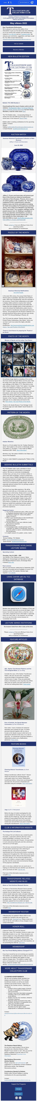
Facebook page (25, 34)
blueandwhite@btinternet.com (15, 539)
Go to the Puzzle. (18, 292)
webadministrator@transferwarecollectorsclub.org (17, 39)
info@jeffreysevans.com (25, 218)
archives (13, 1068)
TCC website (11, 572)
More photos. (9, 401)
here (24, 111)
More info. (11, 562)
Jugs (6, 809)
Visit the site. (21, 869)
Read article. (27, 684)
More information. (22, 450)
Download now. (17, 919)
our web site (12, 34)
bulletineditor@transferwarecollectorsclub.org (20, 127)
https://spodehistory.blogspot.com (16, 902)
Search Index (23, 118)
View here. (22, 942)
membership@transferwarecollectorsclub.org (20, 964)
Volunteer (18, 1094)
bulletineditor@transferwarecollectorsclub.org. (17, 1080)
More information (27, 783)
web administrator (20, 1063)
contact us (11, 225)
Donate (18, 1089)
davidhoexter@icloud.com (20, 128)
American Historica (14, 290)
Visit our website (18, 43)
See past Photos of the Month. (22, 401)
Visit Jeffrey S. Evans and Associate (14, 220)
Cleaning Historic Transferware (14, 769)
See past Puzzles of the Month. (16, 327)
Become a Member (18, 49)
